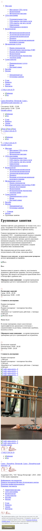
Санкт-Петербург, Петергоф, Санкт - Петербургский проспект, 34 (14, 102)
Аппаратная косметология (19, 36)
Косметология (10, 29)
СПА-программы (11, 15)
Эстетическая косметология (19, 34)
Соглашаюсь (8, 527)
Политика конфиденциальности (12, 484)
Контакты (8, 86)
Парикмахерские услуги (18, 63)
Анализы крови (15, 57)
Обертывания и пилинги (18, 27)
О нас (7, 80)
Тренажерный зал (15, 75)
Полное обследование (17, 52)
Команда (8, 82)
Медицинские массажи (17, 13)
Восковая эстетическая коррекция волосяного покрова (21, 41)
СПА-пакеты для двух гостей (20, 23)
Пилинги (12, 38)
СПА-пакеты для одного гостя (20, 21)
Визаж (11, 65)
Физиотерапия (14, 11)
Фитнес (8, 71)
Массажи (8, 6)
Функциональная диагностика (20, 56)
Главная (10, 211)
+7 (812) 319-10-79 (7, 90)
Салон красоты (10, 59)
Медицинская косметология (19, 33)
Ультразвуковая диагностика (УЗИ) (22, 50)
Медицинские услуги (13, 44)
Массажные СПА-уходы (18, 10)
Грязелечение (14, 25)
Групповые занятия (16, 77)
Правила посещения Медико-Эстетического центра (20, 482)
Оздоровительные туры (18, 19)
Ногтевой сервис (15, 67)
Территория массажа (12, 490)
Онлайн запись (6, 110)
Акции (7, 84)
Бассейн (8, 69)
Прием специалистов (17, 48)
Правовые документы (9, 486)
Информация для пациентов (11, 480)
